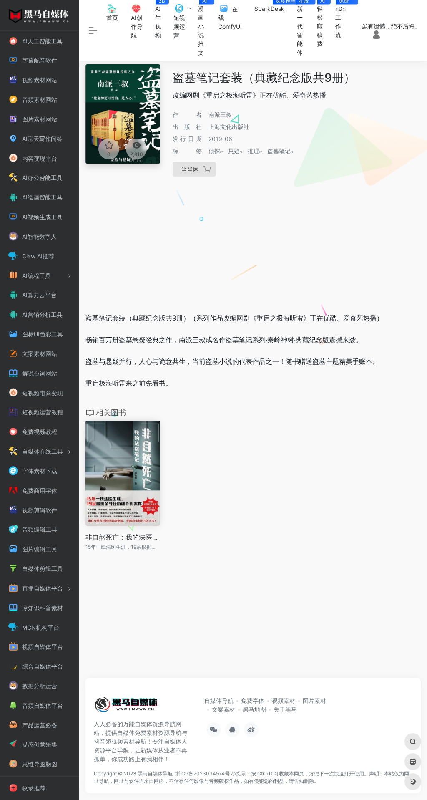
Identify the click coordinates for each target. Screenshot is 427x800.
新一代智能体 (304, 28)
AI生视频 (160, 19)
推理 (253, 150)
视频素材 (283, 700)
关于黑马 (285, 709)
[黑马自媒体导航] (126, 707)
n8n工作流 (343, 19)
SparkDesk (272, 6)
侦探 (214, 150)
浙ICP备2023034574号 (202, 773)
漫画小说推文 (202, 28)
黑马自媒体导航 (155, 773)
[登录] (376, 35)
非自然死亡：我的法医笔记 (122, 537)
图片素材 (314, 700)
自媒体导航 (219, 700)
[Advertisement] (253, 242)
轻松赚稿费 (321, 23)
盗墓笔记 (279, 150)
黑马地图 (254, 709)
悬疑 (234, 150)
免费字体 (252, 700)
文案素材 (223, 709)
